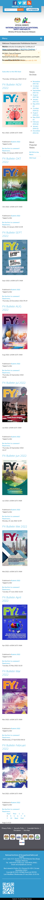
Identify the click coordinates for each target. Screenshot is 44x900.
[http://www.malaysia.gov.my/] (6, 837)
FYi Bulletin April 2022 (11, 598)
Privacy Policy (6, 828)
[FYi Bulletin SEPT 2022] (14, 257)
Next (16, 818)
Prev (14, 814)
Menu (4, 38)
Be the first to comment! (11, 148)
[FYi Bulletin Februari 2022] (14, 770)
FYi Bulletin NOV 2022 (11, 86)
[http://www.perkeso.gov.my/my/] (37, 837)
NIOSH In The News (28, 49)
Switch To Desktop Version (22, 899)
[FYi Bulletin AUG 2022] (14, 331)
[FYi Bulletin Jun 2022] (14, 477)
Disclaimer (17, 830)
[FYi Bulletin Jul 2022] (14, 404)
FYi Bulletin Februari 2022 (14, 746)
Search (20, 9)
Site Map (27, 830)
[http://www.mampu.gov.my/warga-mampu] (22, 842)
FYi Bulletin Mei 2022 (14, 526)
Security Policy (19, 828)
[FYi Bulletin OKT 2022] (14, 183)
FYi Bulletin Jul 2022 (14, 383)
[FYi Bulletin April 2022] (14, 622)
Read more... (6, 151)
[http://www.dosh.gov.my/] (31, 837)
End (22, 818)
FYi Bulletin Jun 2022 (14, 456)
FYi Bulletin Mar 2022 (11, 672)
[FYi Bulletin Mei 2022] (14, 548)
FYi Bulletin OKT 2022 (11, 160)
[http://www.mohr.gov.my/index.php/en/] (25, 837)
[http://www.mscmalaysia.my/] (19, 837)
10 (11, 818)
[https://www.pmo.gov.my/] (12, 837)
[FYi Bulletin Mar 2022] (14, 696)
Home (4, 49)
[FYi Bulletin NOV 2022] (14, 109)
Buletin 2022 (15, 142)
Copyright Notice (33, 828)
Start (8, 814)
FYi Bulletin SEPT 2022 (12, 234)
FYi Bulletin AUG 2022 (11, 308)
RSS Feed (32, 158)
